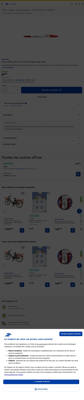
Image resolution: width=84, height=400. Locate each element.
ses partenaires (42, 344)
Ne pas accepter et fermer (71, 334)
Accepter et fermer (42, 381)
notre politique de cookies (13, 374)
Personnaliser (42, 389)
